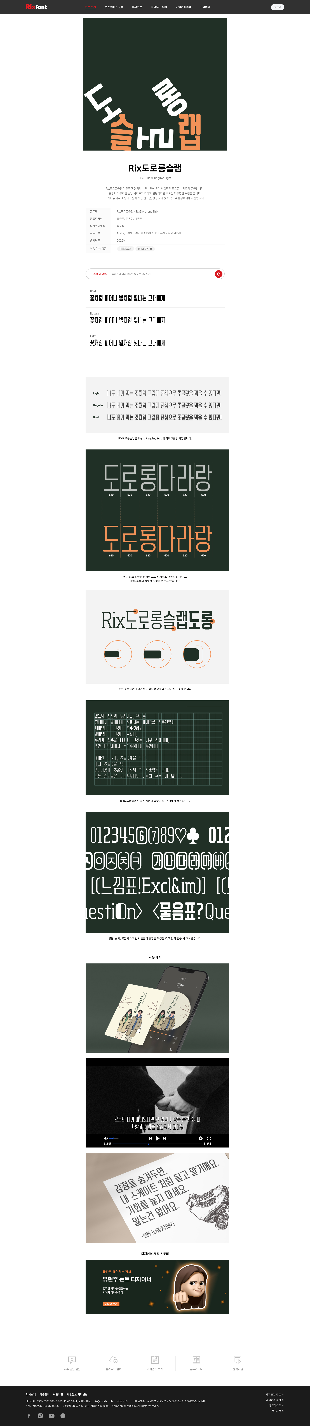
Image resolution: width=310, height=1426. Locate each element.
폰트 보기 (90, 7)
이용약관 (58, 1394)
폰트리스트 (196, 1369)
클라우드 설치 (159, 7)
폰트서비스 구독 (114, 7)
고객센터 (205, 7)
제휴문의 (44, 1394)
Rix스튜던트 (145, 249)
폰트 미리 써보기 (99, 274)
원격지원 (238, 1369)
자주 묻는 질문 (72, 1369)
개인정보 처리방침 (77, 1394)
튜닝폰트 (137, 7)
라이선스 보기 (155, 1369)
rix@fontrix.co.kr (104, 1401)
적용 (218, 274)
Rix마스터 (125, 249)
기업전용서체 (183, 7)
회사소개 (31, 1394)
